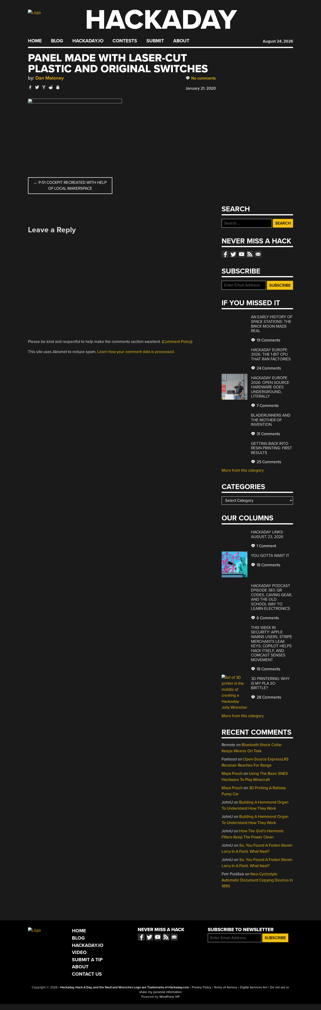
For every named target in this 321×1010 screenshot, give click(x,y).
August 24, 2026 (278, 41)
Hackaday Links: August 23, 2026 (267, 534)
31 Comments (268, 433)
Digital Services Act (253, 987)
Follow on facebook (225, 254)
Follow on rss (249, 254)
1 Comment (266, 545)
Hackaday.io (87, 41)
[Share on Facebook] (30, 87)
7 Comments (267, 405)
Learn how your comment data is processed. (136, 351)
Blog (57, 41)
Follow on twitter (233, 254)
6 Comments (267, 618)
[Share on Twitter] (37, 87)
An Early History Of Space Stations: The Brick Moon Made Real (271, 323)
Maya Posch (232, 773)
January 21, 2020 (200, 88)
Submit (155, 41)
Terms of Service (225, 987)
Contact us (258, 254)
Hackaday (161, 20)
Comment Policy (177, 341)
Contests (125, 41)
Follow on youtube (241, 254)
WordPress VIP (169, 997)
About (181, 41)
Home (35, 41)
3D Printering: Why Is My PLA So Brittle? (270, 683)
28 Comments (268, 697)
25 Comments (268, 461)
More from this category (243, 470)
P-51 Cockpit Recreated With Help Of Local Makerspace (70, 185)
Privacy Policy (201, 987)
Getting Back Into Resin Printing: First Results (271, 448)
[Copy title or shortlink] (57, 87)
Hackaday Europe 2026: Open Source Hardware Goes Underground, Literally (270, 387)
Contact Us (87, 974)
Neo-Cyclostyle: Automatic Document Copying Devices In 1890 (257, 880)
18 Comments (268, 565)
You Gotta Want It (270, 555)
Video (79, 952)
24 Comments (268, 368)
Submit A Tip (87, 960)
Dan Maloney (49, 78)
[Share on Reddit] (50, 87)
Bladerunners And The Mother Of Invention (270, 420)
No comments (203, 78)
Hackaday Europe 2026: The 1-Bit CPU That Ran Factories (271, 354)
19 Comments (268, 340)
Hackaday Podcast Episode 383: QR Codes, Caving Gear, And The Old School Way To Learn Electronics (271, 597)
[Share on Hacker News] (44, 87)
